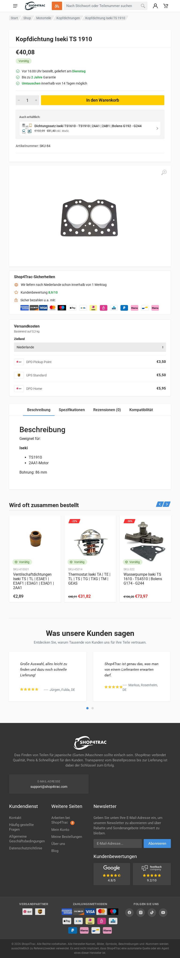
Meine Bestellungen (66, 837)
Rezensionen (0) (107, 410)
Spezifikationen (72, 410)
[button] (87, 708)
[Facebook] (129, 912)
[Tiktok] (152, 912)
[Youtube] (163, 912)
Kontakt (15, 818)
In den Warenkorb (102, 100)
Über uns (58, 844)
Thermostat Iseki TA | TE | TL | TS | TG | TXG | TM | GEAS (89, 579)
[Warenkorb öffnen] (166, 6)
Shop (27, 18)
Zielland (19, 339)
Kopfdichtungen (68, 18)
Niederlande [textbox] (25, 347)
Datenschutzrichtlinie (25, 848)
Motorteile (43, 18)
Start (14, 18)
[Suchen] (143, 6)
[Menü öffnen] (15, 6)
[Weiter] (167, 504)
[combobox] (90, 347)
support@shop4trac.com (48, 787)
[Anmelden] (155, 6)
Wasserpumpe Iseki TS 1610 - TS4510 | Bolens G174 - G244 (143, 579)
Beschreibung (38, 410)
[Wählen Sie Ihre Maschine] (57, 6)
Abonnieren (157, 843)
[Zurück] (160, 504)
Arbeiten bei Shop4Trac (62, 820)
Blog (54, 851)
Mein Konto (60, 830)
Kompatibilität (141, 410)
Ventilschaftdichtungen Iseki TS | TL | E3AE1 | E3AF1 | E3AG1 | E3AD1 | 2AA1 (33, 581)
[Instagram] (140, 912)
